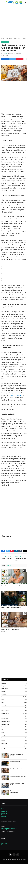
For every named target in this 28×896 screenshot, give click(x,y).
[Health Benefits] (14, 2)
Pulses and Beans (6, 737)
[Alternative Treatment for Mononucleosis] (5, 792)
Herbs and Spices (5, 713)
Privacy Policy (4, 813)
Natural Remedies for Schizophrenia (11, 607)
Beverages (4, 683)
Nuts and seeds (5, 726)
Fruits (3, 702)
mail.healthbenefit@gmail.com (9, 830)
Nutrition (3, 844)
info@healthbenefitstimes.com (9, 828)
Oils (2, 729)
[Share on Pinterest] (19, 59)
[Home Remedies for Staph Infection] (14, 576)
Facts (3, 696)
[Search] (26, 2)
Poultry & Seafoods (6, 735)
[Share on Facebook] (5, 59)
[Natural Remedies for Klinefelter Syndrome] (5, 785)
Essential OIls (4, 694)
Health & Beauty (5, 710)
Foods (3, 699)
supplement (4, 743)
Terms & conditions (6, 815)
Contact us (4, 811)
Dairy (3, 686)
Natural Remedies (6, 721)
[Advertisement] (14, 21)
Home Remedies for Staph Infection (11, 586)
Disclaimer (3, 816)
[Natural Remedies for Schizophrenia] (14, 598)
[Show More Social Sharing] (25, 59)
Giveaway (4, 705)
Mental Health (5, 718)
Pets (3, 732)
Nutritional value (5, 724)
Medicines (4, 716)
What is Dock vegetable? (7, 558)
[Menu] (2, 2)
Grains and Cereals (6, 707)
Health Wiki (4, 843)
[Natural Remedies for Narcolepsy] (5, 777)
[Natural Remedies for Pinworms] (14, 619)
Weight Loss (4, 748)
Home (2, 808)
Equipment (4, 691)
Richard (5, 53)
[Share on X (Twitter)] (12, 59)
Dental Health (5, 688)
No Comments (18, 53)
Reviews (3, 740)
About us (3, 810)
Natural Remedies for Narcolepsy (18, 776)
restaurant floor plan (15, 395)
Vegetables (4, 746)
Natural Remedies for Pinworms (10, 629)
